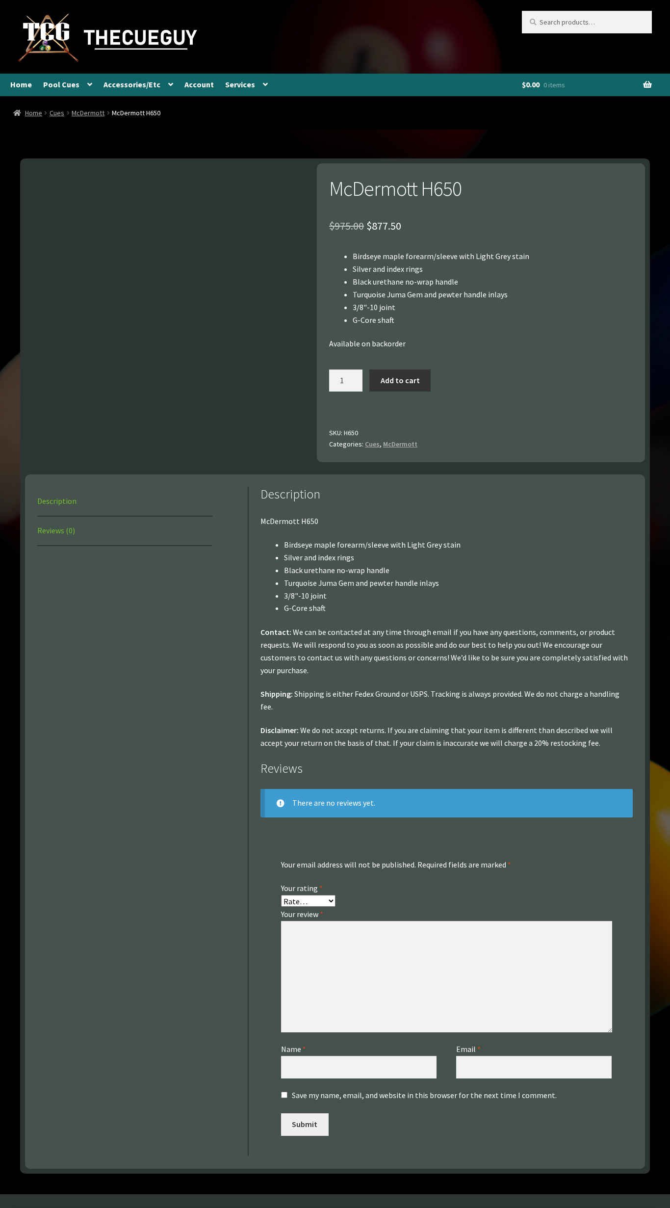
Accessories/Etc (131, 84)
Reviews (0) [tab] (56, 530)
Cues (57, 112)
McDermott (88, 112)
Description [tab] (57, 501)
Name (293, 1049)
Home (21, 84)
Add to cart (400, 380)
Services (240, 84)
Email (468, 1049)
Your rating (302, 888)
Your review (302, 914)
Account (199, 84)
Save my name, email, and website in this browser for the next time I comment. (424, 1095)
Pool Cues (61, 84)
